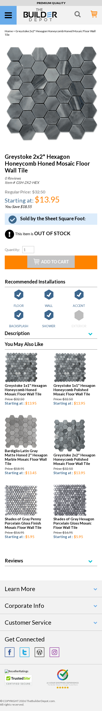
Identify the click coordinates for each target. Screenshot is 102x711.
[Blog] (39, 652)
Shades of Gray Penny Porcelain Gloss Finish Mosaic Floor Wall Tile (23, 523)
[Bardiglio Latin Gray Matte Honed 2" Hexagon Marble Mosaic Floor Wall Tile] (21, 447)
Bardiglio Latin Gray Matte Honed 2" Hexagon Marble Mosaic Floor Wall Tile (26, 457)
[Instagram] (54, 652)
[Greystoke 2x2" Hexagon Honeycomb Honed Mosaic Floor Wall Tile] (51, 139)
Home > (10, 31)
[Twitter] (24, 652)
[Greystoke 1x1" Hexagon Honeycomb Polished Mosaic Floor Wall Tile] (69, 381)
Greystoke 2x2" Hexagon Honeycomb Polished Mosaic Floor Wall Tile (74, 459)
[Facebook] (9, 652)
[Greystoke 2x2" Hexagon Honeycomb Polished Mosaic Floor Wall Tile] (69, 451)
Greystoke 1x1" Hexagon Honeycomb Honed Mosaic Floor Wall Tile (26, 389)
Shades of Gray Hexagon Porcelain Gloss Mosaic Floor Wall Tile (73, 523)
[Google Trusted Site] (62, 688)
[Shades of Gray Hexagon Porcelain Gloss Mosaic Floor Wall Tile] (69, 515)
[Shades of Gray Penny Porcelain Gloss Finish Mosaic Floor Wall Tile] (21, 515)
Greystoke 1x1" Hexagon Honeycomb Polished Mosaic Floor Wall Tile (74, 389)
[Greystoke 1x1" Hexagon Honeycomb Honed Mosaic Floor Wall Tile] (21, 381)
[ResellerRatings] (16, 671)
